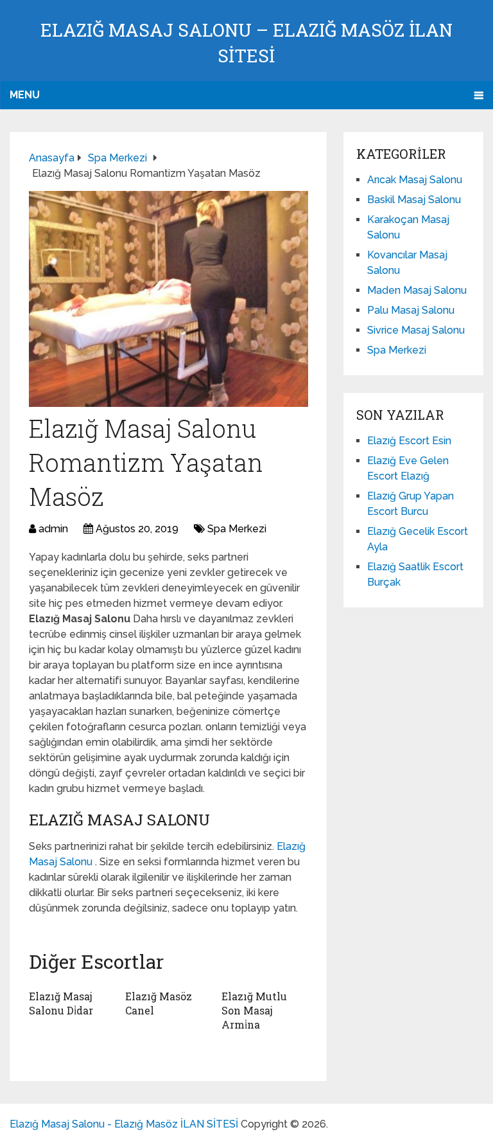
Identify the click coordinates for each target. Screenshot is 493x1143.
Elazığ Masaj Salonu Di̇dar (61, 1003)
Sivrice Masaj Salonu (416, 330)
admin (53, 529)
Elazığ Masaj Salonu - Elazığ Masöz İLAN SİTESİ (124, 1124)
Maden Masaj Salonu (417, 290)
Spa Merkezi (236, 529)
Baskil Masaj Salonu (414, 200)
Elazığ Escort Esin (409, 441)
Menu (25, 95)
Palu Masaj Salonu (410, 310)
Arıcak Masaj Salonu (414, 180)
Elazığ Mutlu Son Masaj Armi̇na (254, 1010)
